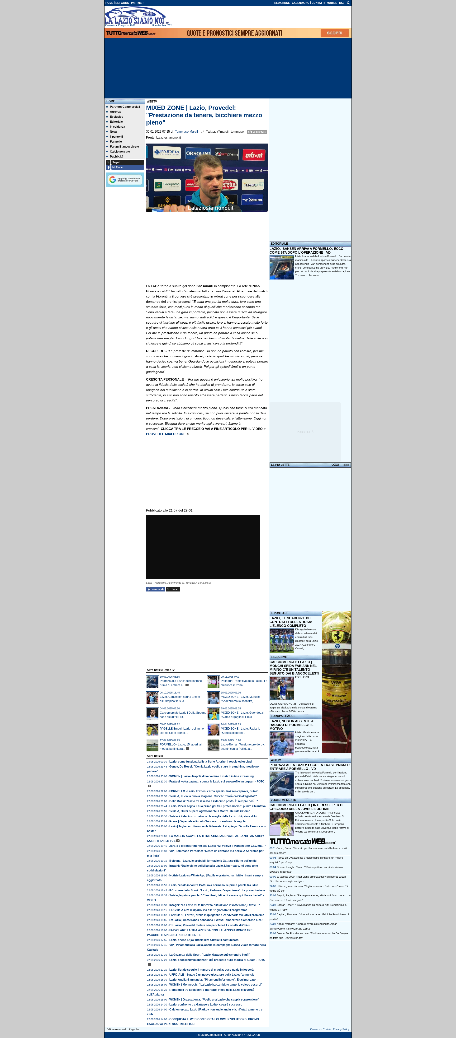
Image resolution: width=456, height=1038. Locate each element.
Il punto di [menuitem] (116, 136)
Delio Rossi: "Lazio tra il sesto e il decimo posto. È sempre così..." (213, 801)
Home (110, 101)
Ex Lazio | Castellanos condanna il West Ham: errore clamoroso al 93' (216, 920)
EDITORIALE (279, 243)
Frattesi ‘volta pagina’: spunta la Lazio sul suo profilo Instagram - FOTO (216, 781)
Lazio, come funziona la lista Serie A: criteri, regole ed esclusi (210, 761)
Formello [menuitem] (116, 141)
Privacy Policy (341, 1029)
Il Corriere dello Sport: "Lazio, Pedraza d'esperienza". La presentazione (217, 890)
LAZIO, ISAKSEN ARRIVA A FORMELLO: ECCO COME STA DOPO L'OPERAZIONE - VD (306, 250)
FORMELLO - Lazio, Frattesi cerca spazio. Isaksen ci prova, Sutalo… (215, 791)
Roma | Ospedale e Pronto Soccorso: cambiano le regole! (208, 821)
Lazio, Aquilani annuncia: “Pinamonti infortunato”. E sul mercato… (213, 979)
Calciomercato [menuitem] (120, 151)
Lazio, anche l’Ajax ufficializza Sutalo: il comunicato (203, 940)
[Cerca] (348, 2)
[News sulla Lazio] (136, 15)
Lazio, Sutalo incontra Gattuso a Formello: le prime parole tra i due (213, 885)
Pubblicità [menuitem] (116, 156)
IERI (346, 464)
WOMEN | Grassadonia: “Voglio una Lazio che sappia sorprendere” (214, 999)
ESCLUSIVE (279, 657)
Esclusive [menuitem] (116, 116)
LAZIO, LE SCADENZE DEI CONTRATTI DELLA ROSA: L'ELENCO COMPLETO (291, 622)
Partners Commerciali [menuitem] (125, 106)
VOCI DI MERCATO (283, 800)
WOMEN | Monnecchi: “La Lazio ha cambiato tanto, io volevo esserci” (215, 984)
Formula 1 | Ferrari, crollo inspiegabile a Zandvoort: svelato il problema (216, 915)
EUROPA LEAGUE (283, 716)
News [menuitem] (114, 131)
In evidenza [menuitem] (117, 126)
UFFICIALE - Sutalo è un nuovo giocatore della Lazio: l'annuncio (211, 974)
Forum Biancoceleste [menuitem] (124, 146)
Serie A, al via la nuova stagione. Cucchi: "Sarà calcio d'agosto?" (213, 796)
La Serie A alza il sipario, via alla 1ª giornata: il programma (208, 910)
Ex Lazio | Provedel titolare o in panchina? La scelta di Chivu (209, 925)
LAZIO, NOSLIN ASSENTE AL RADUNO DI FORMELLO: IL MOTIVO (293, 725)
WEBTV (276, 760)
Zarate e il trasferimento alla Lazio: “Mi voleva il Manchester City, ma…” (217, 845)
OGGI (335, 464)
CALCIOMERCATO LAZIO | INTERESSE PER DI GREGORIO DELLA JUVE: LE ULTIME (306, 807)
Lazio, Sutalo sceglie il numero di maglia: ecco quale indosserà (211, 969)
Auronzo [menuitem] (115, 111)
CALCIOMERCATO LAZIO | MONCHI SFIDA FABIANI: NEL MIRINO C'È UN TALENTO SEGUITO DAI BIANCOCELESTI (294, 667)
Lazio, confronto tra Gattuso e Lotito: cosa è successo (205, 1004)
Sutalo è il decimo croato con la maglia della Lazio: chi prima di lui (213, 816)
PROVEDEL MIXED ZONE (166, 434)
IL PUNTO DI (279, 613)
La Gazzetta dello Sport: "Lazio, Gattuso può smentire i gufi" (209, 954)
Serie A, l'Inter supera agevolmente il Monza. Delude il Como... (210, 811)
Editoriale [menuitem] (116, 121)
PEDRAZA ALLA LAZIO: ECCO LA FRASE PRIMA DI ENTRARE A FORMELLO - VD (310, 767)
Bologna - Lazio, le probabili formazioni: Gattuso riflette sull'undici (213, 860)
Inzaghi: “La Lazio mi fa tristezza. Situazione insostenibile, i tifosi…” (214, 905)
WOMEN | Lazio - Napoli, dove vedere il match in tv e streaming (211, 776)
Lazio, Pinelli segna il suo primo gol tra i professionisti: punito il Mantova (217, 806)
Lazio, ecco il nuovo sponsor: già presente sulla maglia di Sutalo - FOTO (217, 960)
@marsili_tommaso (230, 131)
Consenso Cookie (320, 1029)
